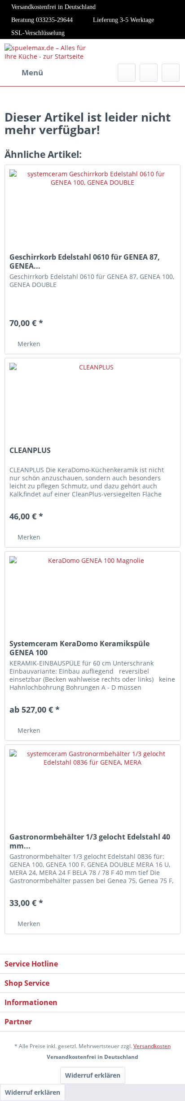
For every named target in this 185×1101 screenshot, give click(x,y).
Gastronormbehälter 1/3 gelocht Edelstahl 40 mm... (89, 841)
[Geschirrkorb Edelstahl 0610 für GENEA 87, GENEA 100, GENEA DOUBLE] (92, 210)
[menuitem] (24, 73)
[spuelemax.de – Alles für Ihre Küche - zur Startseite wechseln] (48, 51)
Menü (32, 72)
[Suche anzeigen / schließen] (127, 73)
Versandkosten (152, 1046)
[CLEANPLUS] (92, 403)
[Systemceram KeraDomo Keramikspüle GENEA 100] (92, 596)
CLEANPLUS (30, 450)
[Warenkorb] (171, 73)
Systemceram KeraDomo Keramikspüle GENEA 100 (79, 648)
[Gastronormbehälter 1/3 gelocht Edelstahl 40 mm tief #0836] (92, 789)
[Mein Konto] (149, 73)
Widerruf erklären (92, 1075)
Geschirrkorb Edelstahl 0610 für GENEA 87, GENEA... (84, 261)
